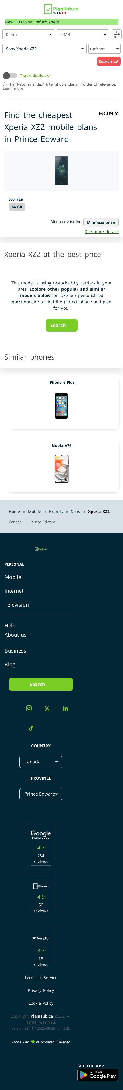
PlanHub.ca (42, 1016)
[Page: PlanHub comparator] (61, 7)
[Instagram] (31, 709)
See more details (102, 231)
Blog (10, 664)
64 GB (17, 206)
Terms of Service (41, 977)
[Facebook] (13, 710)
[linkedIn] (67, 709)
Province (41, 778)
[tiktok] (33, 729)
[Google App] (97, 1075)
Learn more (13, 88)
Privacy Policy (41, 990)
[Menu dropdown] (6, 10)
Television (17, 604)
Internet (14, 590)
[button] (11, 75)
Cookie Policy (40, 1003)
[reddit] (50, 724)
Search (106, 61)
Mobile (13, 577)
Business (15, 650)
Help (10, 625)
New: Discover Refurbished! (32, 22)
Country (41, 745)
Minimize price (101, 222)
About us (16, 634)
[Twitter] (49, 709)
